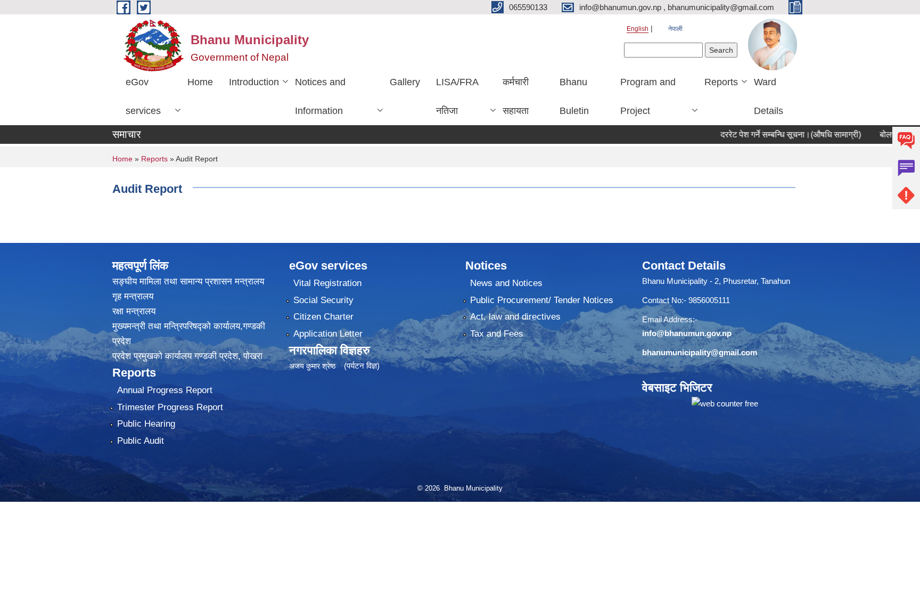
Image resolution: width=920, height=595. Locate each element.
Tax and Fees (496, 334)
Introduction (254, 82)
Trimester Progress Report (170, 407)
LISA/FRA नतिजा (457, 96)
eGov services (143, 96)
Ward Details (768, 96)
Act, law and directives (515, 317)
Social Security (323, 300)
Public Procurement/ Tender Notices (541, 300)
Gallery (405, 82)
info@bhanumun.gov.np (687, 333)
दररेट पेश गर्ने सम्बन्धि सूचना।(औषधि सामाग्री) (770, 134)
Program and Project (648, 96)
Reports (721, 82)
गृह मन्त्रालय (132, 296)
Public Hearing (146, 424)
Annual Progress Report (164, 390)
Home (200, 82)
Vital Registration (327, 283)
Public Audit (140, 441)
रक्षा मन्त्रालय (133, 311)
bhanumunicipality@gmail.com (699, 352)
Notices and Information (320, 96)
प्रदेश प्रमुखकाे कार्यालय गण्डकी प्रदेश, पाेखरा (187, 356)
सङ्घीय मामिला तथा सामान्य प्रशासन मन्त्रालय (188, 281)
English (637, 28)
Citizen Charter (323, 317)
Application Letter (328, 334)
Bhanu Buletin (574, 96)
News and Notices (506, 283)
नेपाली (675, 28)
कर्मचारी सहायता (516, 96)
